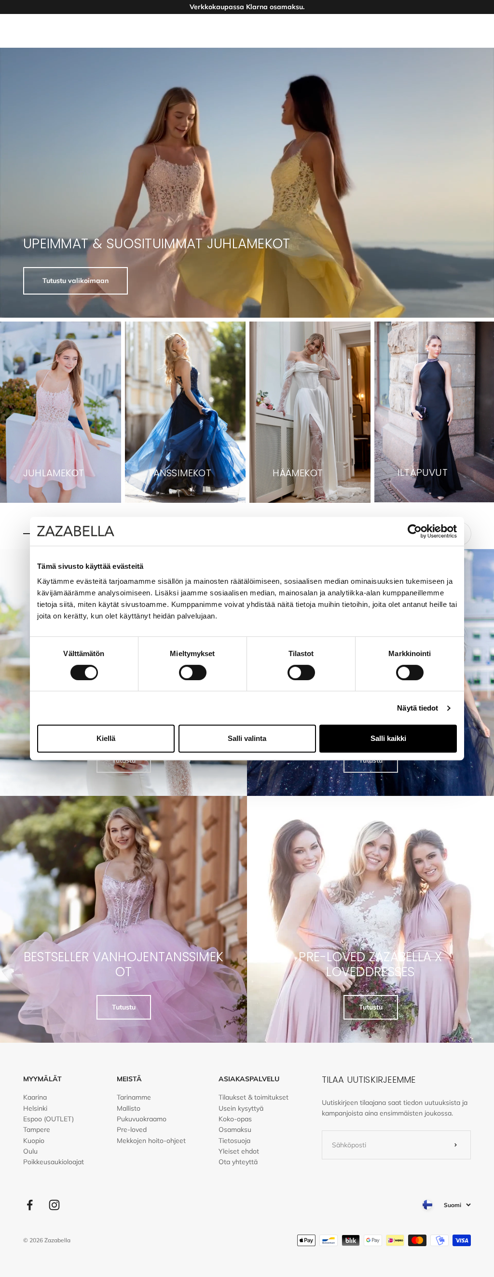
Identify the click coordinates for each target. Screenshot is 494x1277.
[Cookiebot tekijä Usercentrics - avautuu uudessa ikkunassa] (414, 531)
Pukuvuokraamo (141, 1119)
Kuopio (33, 1140)
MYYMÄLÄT (42, 1079)
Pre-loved (132, 1129)
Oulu (30, 1151)
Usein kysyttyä (241, 1108)
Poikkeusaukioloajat (53, 1161)
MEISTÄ (129, 1079)
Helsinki (35, 1108)
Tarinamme (134, 1097)
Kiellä (105, 738)
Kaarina (35, 1097)
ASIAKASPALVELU (249, 1079)
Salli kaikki (388, 738)
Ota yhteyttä (238, 1161)
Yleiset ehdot (239, 1151)
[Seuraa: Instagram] (54, 1204)
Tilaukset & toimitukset (253, 1097)
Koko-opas (235, 1119)
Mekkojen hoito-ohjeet (151, 1140)
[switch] (192, 672)
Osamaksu (235, 1129)
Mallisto (128, 1108)
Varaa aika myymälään (247, 6)
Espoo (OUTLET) (48, 1119)
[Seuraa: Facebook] (29, 1204)
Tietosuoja (234, 1140)
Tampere (36, 1129)
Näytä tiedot (417, 708)
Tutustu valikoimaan (75, 280)
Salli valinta (247, 738)
